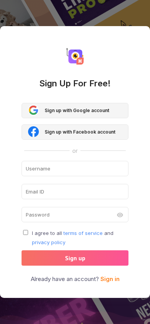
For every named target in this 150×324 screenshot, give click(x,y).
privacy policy (48, 242)
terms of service (83, 233)
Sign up (75, 258)
